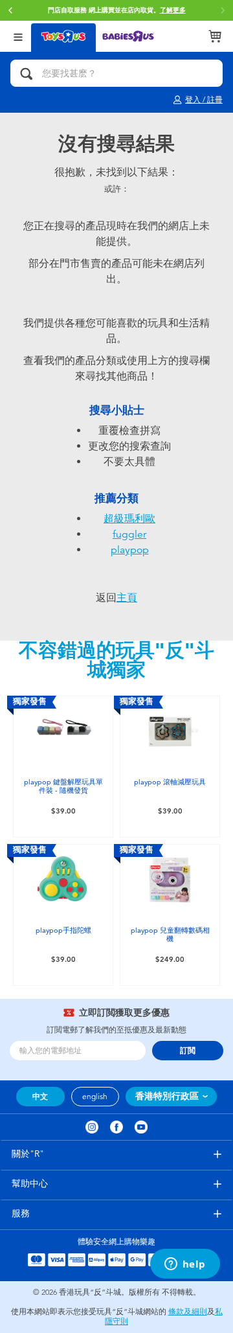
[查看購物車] (215, 36)
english (94, 1096)
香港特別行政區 (167, 1096)
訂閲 (187, 1050)
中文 (40, 1096)
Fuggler (129, 534)
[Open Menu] (18, 36)
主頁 (126, 597)
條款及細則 (187, 1311)
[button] (10, 10)
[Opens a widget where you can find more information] (185, 1265)
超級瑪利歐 (129, 518)
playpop (130, 549)
